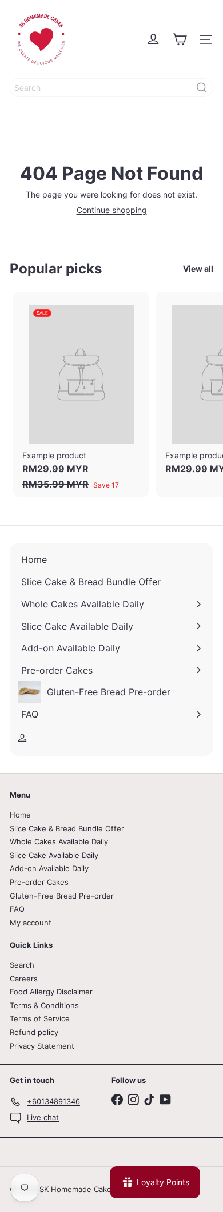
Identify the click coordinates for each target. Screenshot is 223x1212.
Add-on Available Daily (49, 868)
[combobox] (111, 87)
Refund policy (34, 1032)
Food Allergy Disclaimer (51, 991)
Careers (24, 978)
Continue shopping (112, 210)
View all (198, 268)
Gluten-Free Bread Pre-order (62, 895)
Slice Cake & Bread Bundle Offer (67, 828)
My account (30, 922)
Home (20, 814)
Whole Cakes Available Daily (59, 841)
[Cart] (179, 39)
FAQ (17, 908)
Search (22, 964)
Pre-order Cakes (39, 882)
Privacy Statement (42, 1045)
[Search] (201, 87)
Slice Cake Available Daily (54, 855)
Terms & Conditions (44, 1005)
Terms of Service (40, 1018)
